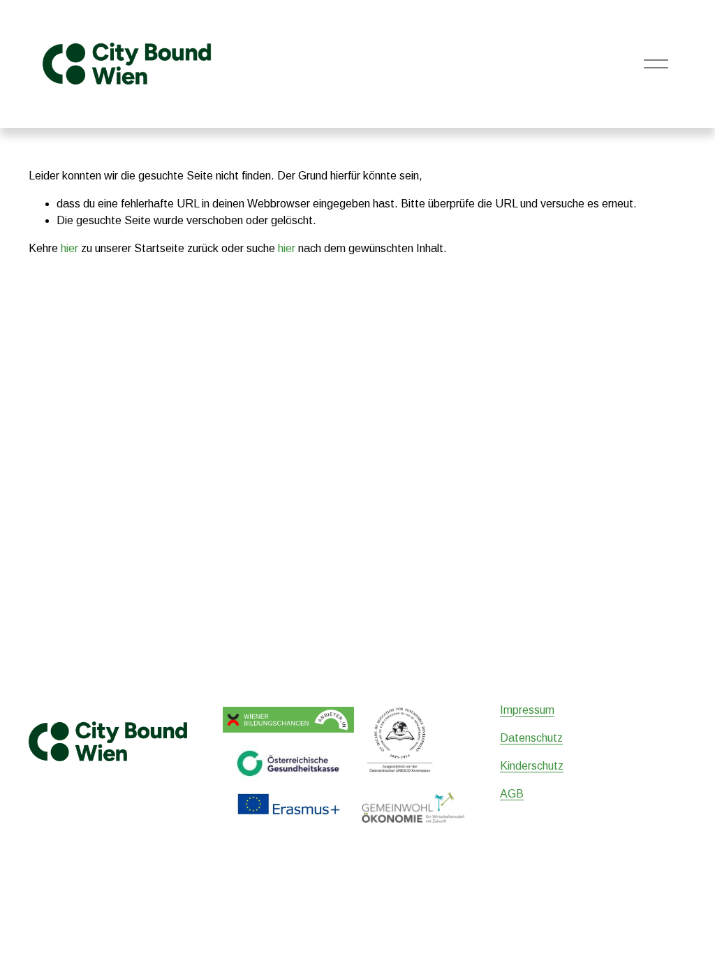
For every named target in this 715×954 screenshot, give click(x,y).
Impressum (527, 710)
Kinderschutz (531, 766)
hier (69, 248)
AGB (512, 794)
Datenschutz (531, 738)
